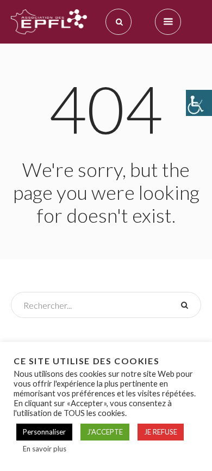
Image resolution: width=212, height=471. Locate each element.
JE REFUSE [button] (160, 431)
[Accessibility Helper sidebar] (199, 103)
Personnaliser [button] (44, 431)
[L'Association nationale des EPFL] (49, 22)
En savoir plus (44, 448)
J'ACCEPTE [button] (105, 431)
